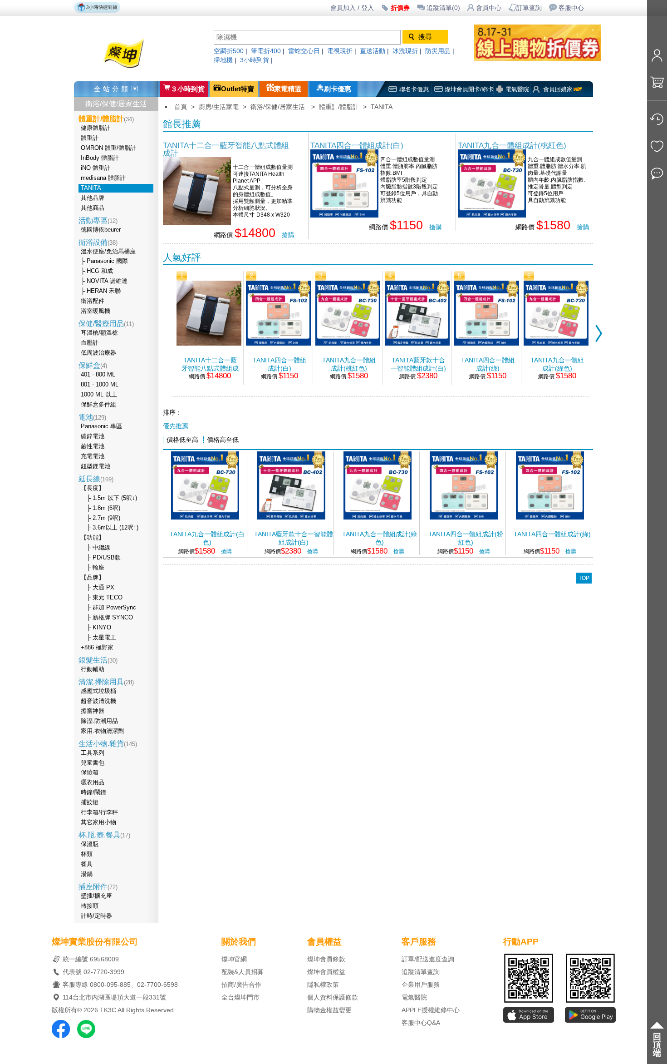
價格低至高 (182, 439)
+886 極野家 (97, 647)
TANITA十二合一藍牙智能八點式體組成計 (226, 149)
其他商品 (92, 208)
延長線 (95, 479)
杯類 (87, 854)
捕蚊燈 (89, 802)
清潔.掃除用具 (106, 682)
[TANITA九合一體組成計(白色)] (205, 517)
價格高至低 (223, 439)
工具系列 (92, 753)
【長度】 (92, 488)
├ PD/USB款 (101, 557)
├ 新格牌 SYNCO (107, 617)
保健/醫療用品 (106, 323)
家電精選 (287, 89)
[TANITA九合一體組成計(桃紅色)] (492, 215)
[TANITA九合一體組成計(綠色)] (556, 343)
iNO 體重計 (95, 168)
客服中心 (571, 8)
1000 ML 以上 (99, 394)
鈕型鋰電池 (95, 466)
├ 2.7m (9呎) (100, 518)
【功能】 (92, 537)
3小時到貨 (254, 60)
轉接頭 (89, 906)
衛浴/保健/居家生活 (116, 104)
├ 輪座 (92, 567)
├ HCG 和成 (97, 271)
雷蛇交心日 (304, 51)
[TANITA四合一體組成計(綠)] (486, 343)
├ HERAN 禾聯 (101, 291)
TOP (584, 578)
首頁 (180, 107)
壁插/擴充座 (96, 896)
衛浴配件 (92, 301)
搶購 (288, 235)
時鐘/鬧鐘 (93, 792)
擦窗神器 (92, 711)
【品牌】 (92, 577)
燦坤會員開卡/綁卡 (469, 89)
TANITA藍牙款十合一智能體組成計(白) (418, 364)
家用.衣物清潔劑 (102, 731)
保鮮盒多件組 (98, 404)
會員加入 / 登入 (352, 8)
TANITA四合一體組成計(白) (356, 145)
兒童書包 (92, 763)
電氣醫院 (517, 89)
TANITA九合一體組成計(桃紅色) (512, 145)
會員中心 (488, 8)
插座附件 (98, 887)
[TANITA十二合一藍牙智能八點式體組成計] (197, 223)
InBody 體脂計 (100, 158)
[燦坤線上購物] (139, 69)
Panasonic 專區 (101, 426)
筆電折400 (266, 51)
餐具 (87, 864)
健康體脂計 (95, 128)
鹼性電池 (92, 446)
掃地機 (223, 60)
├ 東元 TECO (102, 597)
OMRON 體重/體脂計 (108, 148)
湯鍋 (87, 874)
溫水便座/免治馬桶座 (108, 251)
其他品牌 (92, 198)
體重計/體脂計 (339, 107)
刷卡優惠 (337, 89)
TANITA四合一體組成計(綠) (488, 364)
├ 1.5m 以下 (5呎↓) (109, 498)
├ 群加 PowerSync (108, 607)
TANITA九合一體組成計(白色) (207, 538)
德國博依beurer (101, 230)
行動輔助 (92, 669)
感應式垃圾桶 (98, 691)
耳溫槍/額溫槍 (99, 333)
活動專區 (98, 220)
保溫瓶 (89, 844)
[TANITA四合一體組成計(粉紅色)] (464, 517)
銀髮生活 (98, 660)
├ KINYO (96, 627)
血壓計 (89, 343)
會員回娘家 (558, 89)
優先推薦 (175, 426)
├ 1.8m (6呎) (100, 508)
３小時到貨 (188, 89)
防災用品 (438, 51)
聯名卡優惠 (414, 89)
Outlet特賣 (237, 89)
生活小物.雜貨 (107, 743)
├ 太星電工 (98, 637)
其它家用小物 (98, 822)
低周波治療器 (98, 353)
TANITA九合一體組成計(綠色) (557, 364)
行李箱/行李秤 (99, 812)
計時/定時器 (96, 916)
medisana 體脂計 (103, 178)
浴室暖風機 (95, 311)
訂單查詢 (529, 8)
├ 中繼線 (95, 547)
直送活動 (372, 51)
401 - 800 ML (98, 374)
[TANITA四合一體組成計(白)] (344, 215)
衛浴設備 (98, 242)
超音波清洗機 (98, 701)
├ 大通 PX (97, 587)
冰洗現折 (405, 51)
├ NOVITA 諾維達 (104, 281)
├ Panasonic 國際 (104, 261)
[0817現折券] (546, 58)
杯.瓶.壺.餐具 (104, 835)
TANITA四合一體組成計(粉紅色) (465, 538)
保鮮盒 (92, 365)
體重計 (89, 138)
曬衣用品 (92, 782)
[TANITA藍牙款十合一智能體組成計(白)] (417, 343)
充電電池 (92, 456)
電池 (92, 417)
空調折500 (229, 51)
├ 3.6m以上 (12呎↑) (109, 528)
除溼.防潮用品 (99, 721)
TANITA (91, 188)
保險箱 (89, 772)
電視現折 (340, 51)
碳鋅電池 (92, 436)
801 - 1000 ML (99, 384)
